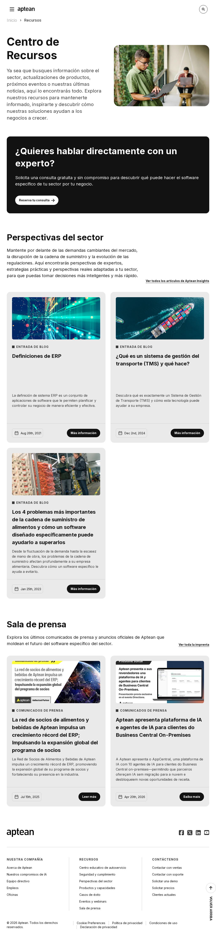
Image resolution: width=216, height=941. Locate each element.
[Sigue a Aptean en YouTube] (206, 833)
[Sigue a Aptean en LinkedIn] (198, 833)
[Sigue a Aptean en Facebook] (181, 833)
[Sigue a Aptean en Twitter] (189, 833)
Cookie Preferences (91, 923)
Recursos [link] (32, 20)
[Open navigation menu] (12, 9)
